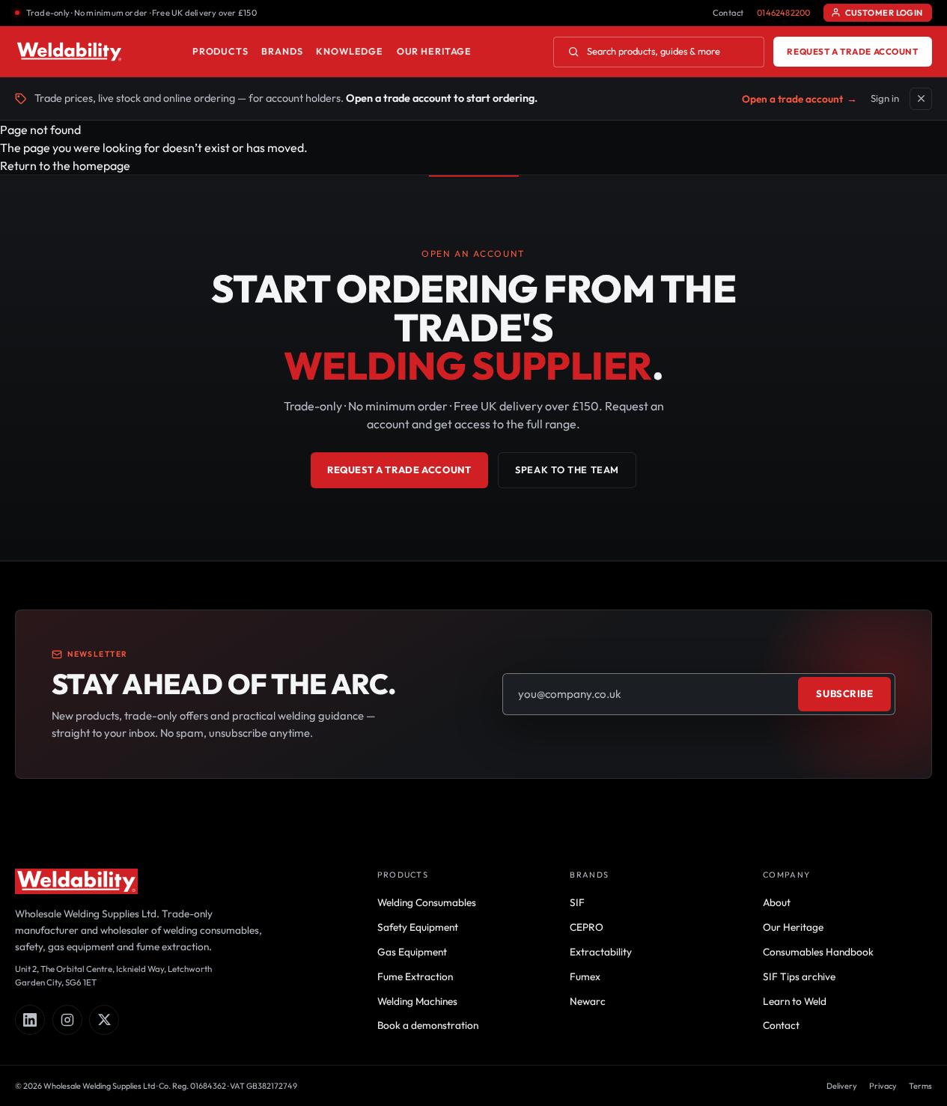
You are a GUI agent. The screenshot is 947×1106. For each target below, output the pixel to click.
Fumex (585, 976)
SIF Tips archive (799, 976)
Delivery (841, 1086)
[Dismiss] (921, 99)
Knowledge (349, 51)
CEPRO (586, 927)
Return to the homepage (65, 165)
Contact (728, 12)
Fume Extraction (415, 976)
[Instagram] (67, 1020)
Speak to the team (567, 469)
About (777, 902)
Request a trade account (852, 51)
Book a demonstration (427, 1025)
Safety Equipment (417, 927)
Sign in (885, 98)
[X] (104, 1020)
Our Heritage (434, 51)
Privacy (883, 1086)
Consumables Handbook (818, 951)
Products (220, 51)
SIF (577, 902)
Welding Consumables (426, 902)
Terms (920, 1086)
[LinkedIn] (30, 1020)
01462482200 (783, 12)
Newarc (588, 1001)
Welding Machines (417, 1001)
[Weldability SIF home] (69, 51)
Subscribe (844, 693)
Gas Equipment (412, 951)
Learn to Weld (794, 1001)
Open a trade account (799, 99)
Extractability (601, 951)
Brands (281, 51)
